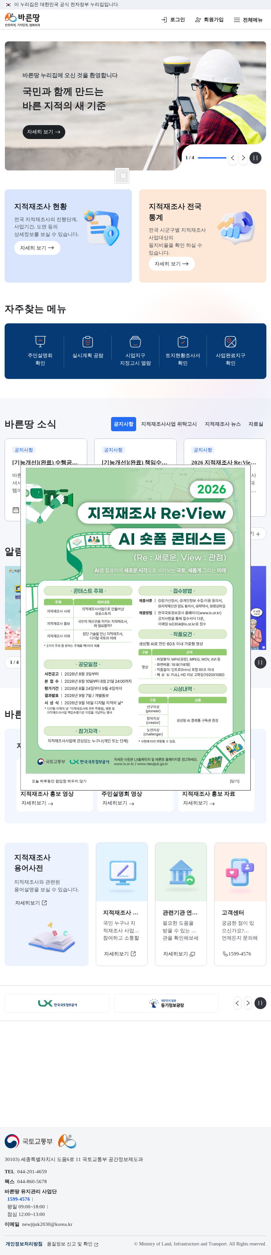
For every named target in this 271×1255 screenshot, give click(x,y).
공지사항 (125, 425)
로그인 (177, 19)
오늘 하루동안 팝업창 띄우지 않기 (59, 781)
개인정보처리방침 (24, 1243)
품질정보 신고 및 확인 (70, 1243)
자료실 (256, 424)
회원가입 (214, 19)
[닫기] (234, 781)
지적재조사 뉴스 (223, 424)
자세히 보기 (40, 131)
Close (123, 176)
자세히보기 (28, 903)
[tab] (123, 424)
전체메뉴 (253, 20)
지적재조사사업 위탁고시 (169, 424)
